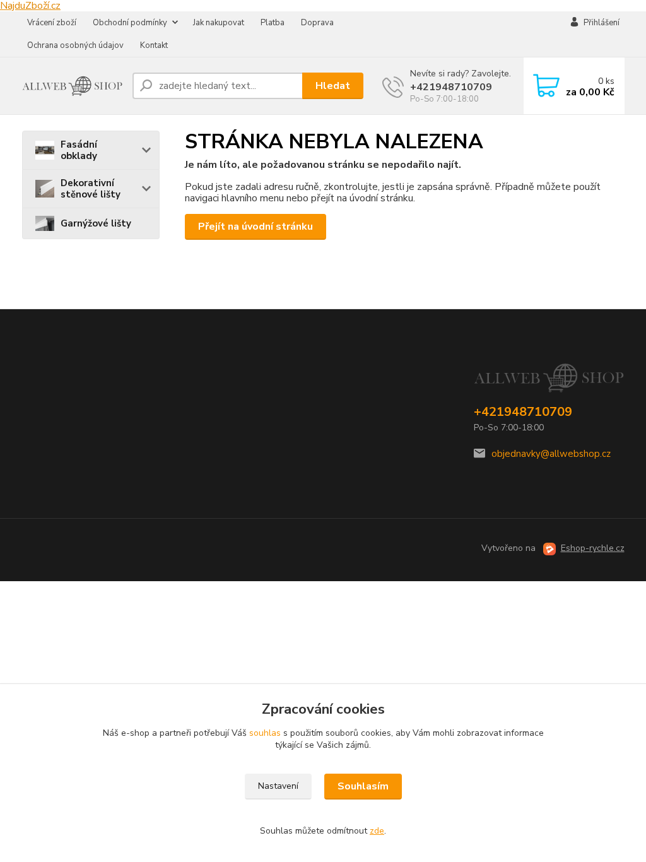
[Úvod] (72, 86)
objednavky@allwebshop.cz (551, 453)
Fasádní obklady (79, 150)
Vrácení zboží (51, 22)
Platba (273, 22)
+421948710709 (451, 87)
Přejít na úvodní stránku (255, 226)
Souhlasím (363, 786)
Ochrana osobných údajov (75, 45)
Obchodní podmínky (130, 22)
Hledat (332, 86)
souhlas (265, 733)
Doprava (317, 22)
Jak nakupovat (218, 22)
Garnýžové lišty (96, 223)
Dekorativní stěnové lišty (90, 189)
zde (377, 831)
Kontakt (154, 45)
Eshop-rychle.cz (593, 548)
